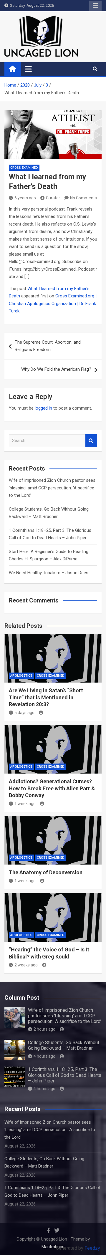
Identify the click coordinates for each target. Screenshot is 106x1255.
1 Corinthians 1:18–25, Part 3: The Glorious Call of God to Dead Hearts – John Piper (64, 1075)
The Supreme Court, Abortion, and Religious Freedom (48, 346)
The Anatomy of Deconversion (45, 872)
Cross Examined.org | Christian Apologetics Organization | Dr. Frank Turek (53, 303)
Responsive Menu (95, 6)
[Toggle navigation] (28, 69)
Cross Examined (24, 168)
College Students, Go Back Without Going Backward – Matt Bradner (63, 1045)
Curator (53, 198)
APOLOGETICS (21, 676)
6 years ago (25, 198)
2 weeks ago (26, 965)
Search (91, 440)
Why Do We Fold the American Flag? (56, 369)
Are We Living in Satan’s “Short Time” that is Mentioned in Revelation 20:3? (46, 697)
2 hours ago (44, 1029)
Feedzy (92, 1248)
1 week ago (25, 803)
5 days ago (24, 712)
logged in (43, 408)
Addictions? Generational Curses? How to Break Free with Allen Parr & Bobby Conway (52, 788)
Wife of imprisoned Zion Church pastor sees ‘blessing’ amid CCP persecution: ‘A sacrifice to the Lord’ (52, 488)
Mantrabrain (53, 1246)
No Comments (83, 198)
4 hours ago (44, 1056)
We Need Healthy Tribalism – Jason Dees (48, 572)
